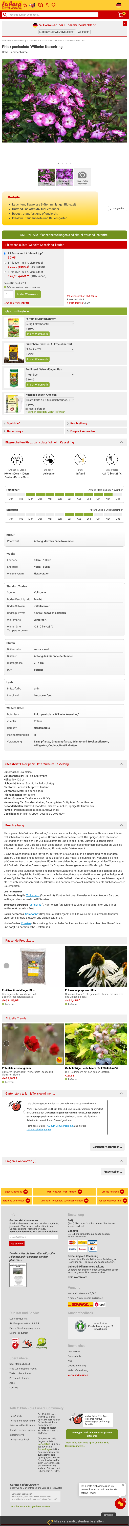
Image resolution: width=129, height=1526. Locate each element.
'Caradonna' (32, 914)
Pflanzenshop (20, 40)
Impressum (74, 1351)
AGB (70, 1361)
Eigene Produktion (18, 1332)
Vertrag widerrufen (78, 1375)
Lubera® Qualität (18, 1318)
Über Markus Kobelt (19, 1364)
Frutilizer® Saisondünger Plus (44, 369)
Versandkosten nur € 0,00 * (82, 1293)
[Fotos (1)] (46, 176)
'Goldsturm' (32, 895)
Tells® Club (16, 1416)
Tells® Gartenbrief (19, 1439)
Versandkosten (75, 302)
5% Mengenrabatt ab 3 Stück (82, 296)
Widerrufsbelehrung (78, 1370)
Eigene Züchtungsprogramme (24, 1328)
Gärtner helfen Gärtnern (22, 1425)
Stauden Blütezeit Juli (75, 40)
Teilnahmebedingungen (39, 1129)
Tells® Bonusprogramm (22, 1420)
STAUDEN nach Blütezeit (51, 40)
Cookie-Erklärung (77, 1365)
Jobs (12, 1382)
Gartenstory (44, 1444)
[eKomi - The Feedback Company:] (81, 1326)
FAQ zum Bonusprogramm (60, 1125)
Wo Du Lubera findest (20, 1373)
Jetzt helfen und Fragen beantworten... (31, 1506)
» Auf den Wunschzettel (16, 302)
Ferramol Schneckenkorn (41, 318)
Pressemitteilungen (19, 1378)
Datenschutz (74, 1356)
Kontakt (13, 1387)
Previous (6, 966)
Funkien (26, 923)
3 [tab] (66, 163)
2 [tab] (62, 163)
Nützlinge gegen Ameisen (41, 394)
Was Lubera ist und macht (23, 1368)
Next (122, 966)
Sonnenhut (35, 904)
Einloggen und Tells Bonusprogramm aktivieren (92, 1434)
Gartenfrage (44, 1449)
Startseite (6, 40)
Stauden (33, 40)
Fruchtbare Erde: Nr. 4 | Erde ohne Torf (49, 344)
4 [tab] (70, 163)
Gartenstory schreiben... (107, 1146)
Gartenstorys (17, 1434)
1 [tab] (58, 163)
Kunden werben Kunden (22, 1430)
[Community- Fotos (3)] (64, 176)
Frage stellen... (113, 1171)
